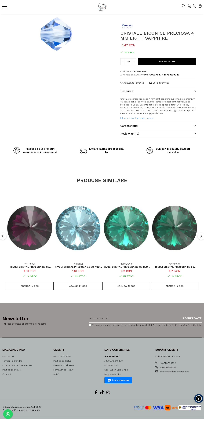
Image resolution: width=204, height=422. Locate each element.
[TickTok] (102, 392)
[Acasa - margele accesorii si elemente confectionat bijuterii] (102, 7)
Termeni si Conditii (12, 361)
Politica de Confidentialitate (186, 325)
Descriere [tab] (126, 91)
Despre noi (8, 356)
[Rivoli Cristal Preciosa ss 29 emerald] (174, 228)
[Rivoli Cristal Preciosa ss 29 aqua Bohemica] (78, 228)
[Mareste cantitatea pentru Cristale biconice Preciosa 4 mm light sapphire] (134, 61)
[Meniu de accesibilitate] (198, 398)
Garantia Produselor (64, 365)
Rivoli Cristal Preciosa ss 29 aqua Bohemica (78, 266)
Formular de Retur (63, 369)
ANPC (56, 374)
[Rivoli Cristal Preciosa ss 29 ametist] (30, 228)
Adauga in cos (167, 61)
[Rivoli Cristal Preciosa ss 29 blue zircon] (126, 228)
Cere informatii (161, 82)
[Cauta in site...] (183, 6)
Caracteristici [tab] (129, 125)
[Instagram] (108, 392)
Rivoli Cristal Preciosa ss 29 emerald (174, 266)
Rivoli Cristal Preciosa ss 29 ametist (29, 266)
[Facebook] (96, 392)
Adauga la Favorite (133, 82)
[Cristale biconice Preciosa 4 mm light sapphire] (56, 34)
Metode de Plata (62, 356)
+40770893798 (167, 363)
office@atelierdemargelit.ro (174, 371)
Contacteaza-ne (120, 380)
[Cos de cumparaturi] (200, 6)
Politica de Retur (62, 361)
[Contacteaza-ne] (189, 6)
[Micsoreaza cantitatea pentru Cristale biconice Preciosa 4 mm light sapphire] (122, 61)
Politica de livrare (11, 369)
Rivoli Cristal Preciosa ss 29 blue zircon (126, 266)
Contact (6, 374)
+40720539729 (167, 367)
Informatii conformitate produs (136, 118)
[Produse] (5, 8)
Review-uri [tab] (129, 133)
